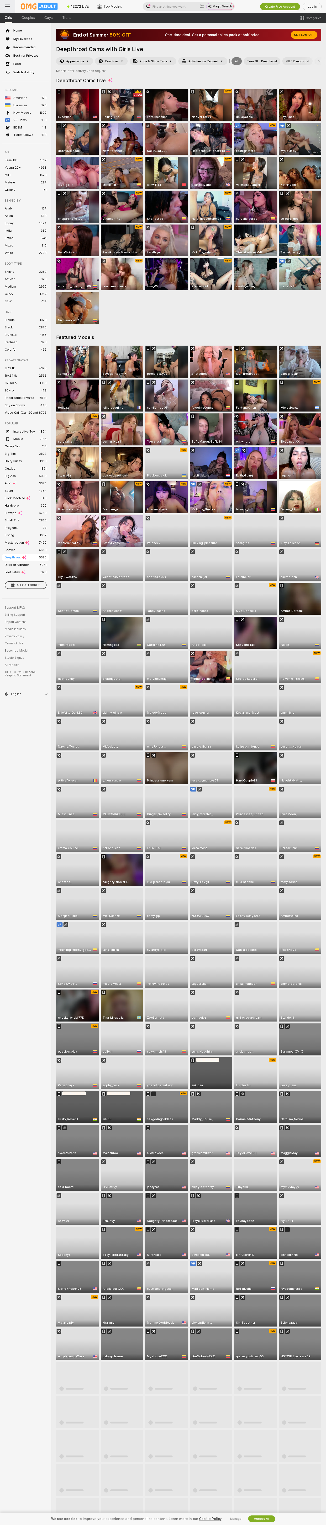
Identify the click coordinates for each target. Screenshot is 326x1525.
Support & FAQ (15, 607)
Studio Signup (14, 657)
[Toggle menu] (7, 6)
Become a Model (16, 650)
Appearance (75, 61)
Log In (312, 6)
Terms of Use (14, 643)
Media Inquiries (15, 629)
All (236, 61)
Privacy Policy (14, 636)
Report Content (15, 622)
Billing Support (15, 614)
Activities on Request (203, 61)
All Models (12, 665)
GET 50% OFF (304, 35)
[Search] (202, 6)
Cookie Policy (210, 1519)
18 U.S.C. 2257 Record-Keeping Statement (21, 673)
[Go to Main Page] (39, 6)
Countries (112, 61)
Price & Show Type (153, 61)
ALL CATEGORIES (28, 585)
